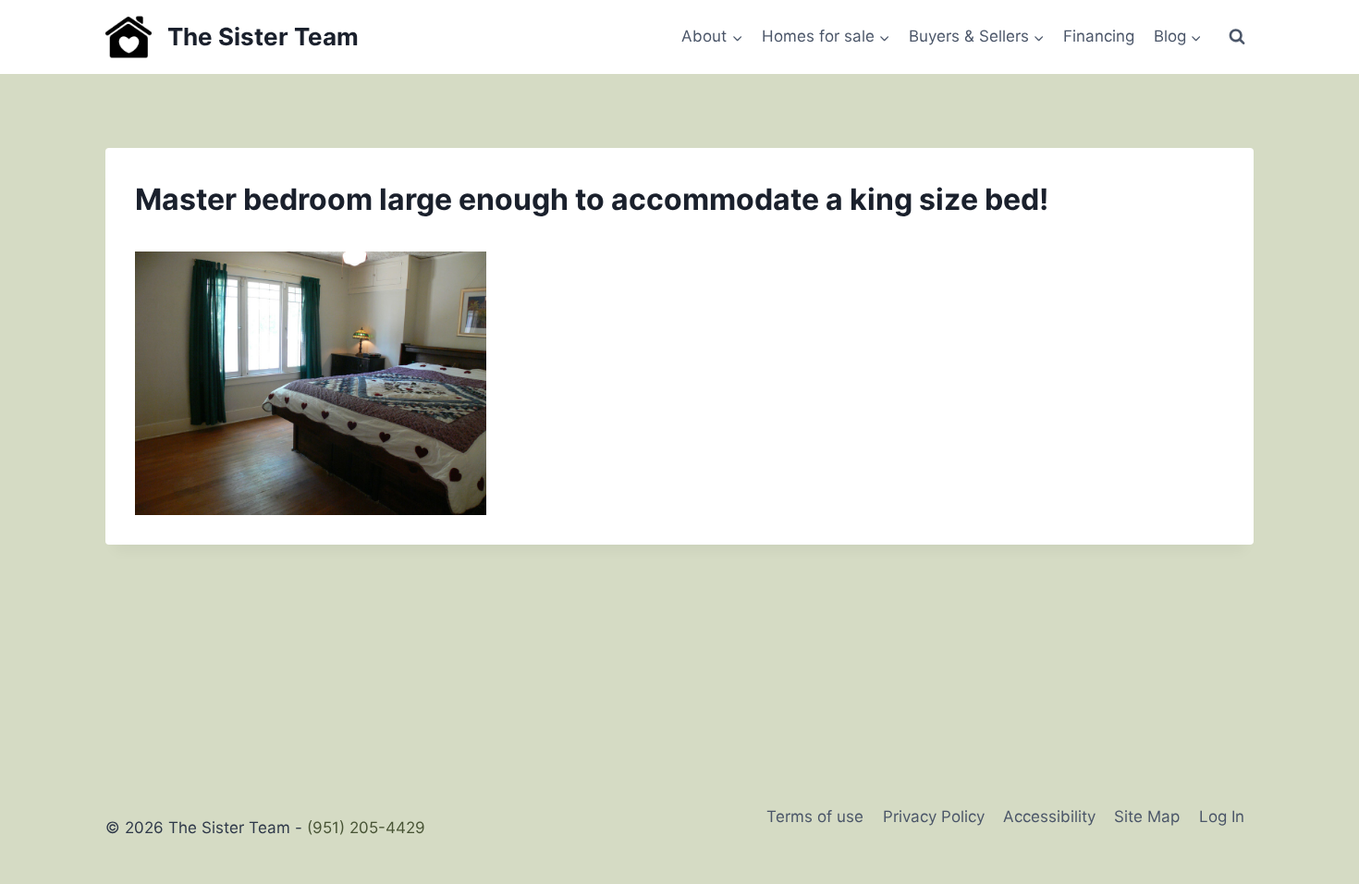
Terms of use (814, 816)
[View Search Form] (1237, 37)
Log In (1221, 816)
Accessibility (1049, 816)
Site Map (1147, 816)
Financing (1098, 36)
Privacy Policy (934, 816)
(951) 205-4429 (366, 827)
